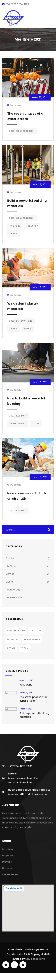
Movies (9, 574)
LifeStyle (10, 566)
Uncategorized (14, 597)
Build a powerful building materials (34, 715)
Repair (14, 233)
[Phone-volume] (14, 964)
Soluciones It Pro (35, 958)
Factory (15, 226)
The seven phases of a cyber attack (33, 698)
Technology (12, 589)
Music (9, 582)
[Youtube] (5, 964)
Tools (27, 328)
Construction (25, 131)
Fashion (10, 558)
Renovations (24, 321)
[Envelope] (22, 964)
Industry (32, 226)
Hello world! (26, 684)
